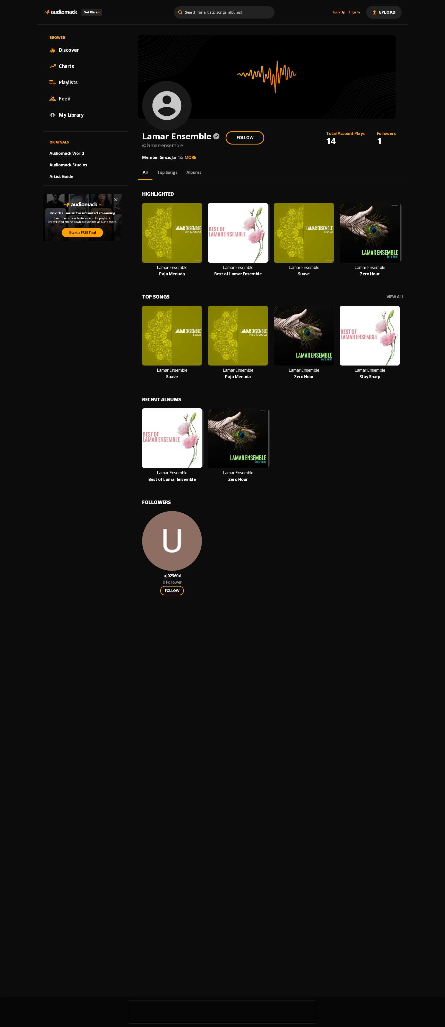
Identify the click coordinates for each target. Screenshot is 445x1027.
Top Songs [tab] (167, 172)
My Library (71, 115)
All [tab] (145, 172)
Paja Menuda (172, 274)
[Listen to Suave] (304, 233)
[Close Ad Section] (115, 199)
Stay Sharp (370, 376)
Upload (387, 12)
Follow (245, 137)
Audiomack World (66, 153)
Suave (304, 274)
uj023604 (172, 576)
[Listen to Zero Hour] (370, 233)
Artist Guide (61, 176)
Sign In (354, 12)
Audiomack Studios (68, 165)
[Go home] (60, 12)
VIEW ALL (395, 297)
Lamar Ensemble (172, 267)
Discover (69, 50)
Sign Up (338, 12)
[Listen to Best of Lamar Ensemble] (238, 233)
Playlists (68, 82)
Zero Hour (370, 274)
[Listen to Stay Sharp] (370, 336)
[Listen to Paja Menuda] (172, 233)
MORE (190, 157)
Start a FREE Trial (82, 232)
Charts (66, 66)
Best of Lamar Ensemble (238, 274)
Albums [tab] (193, 172)
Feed (64, 98)
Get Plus (91, 12)
